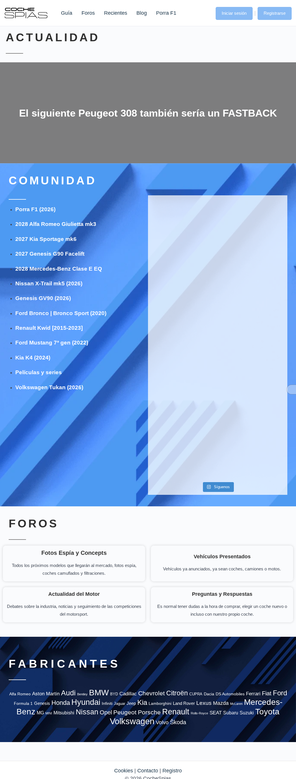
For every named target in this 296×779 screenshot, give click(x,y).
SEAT (216, 713)
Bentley (82, 694)
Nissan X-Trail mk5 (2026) (48, 283)
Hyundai (85, 702)
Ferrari (253, 693)
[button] (205, 13)
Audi (68, 693)
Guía (66, 13)
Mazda (221, 703)
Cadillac (128, 693)
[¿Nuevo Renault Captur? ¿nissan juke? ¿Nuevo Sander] (265, 322)
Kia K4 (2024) (32, 358)
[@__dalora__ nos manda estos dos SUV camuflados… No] (170, 226)
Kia (142, 702)
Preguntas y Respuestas (222, 594)
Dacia (209, 694)
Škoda (178, 722)
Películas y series (38, 372)
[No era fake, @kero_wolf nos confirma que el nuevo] (217, 399)
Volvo (162, 722)
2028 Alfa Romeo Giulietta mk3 (55, 224)
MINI (48, 713)
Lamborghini (160, 703)
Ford (280, 693)
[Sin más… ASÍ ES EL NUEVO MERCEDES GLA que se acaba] (217, 226)
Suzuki (247, 712)
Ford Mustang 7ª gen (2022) (51, 343)
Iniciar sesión (234, 13)
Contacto (147, 771)
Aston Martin (46, 693)
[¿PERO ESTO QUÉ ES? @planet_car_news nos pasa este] (265, 234)
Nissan (87, 712)
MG (40, 712)
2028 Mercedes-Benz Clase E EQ (58, 269)
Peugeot (124, 712)
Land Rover (184, 703)
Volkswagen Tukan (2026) (49, 387)
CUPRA (195, 694)
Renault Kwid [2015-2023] (49, 328)
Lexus (204, 703)
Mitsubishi (63, 712)
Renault (175, 711)
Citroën (177, 693)
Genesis (42, 703)
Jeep (131, 703)
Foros (88, 13)
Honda (60, 702)
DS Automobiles (230, 694)
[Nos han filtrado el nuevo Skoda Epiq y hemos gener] (265, 426)
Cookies (123, 771)
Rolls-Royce (199, 713)
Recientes (115, 13)
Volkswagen (132, 721)
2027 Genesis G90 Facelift (49, 254)
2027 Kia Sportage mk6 (46, 239)
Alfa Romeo (20, 694)
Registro (172, 771)
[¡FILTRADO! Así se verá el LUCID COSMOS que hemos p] (217, 314)
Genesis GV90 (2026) (43, 298)
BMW (99, 692)
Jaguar (119, 703)
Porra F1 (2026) (35, 209)
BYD (114, 694)
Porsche (149, 712)
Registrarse (275, 13)
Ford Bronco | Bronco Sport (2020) (60, 313)
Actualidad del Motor (74, 594)
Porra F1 (166, 13)
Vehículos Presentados (222, 556)
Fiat (266, 693)
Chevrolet (151, 693)
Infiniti (107, 703)
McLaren (236, 703)
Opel (106, 712)
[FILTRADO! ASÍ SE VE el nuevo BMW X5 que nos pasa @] (170, 295)
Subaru (230, 712)
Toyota (267, 711)
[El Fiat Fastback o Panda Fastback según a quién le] (170, 422)
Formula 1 (23, 703)
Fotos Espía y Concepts (74, 553)
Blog (141, 13)
